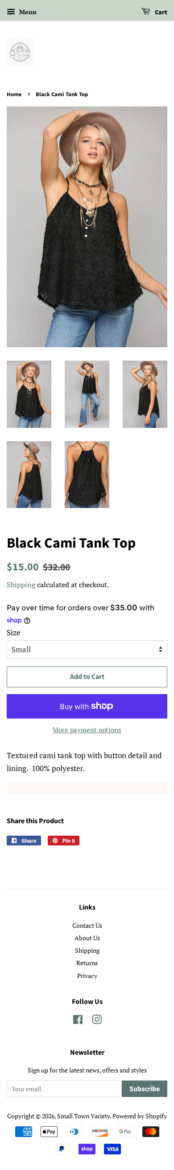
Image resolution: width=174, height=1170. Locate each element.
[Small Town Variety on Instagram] (97, 1021)
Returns (87, 963)
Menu (27, 12)
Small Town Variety (83, 1116)
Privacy (87, 975)
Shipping (21, 584)
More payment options (87, 729)
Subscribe (144, 1089)
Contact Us (87, 925)
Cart (160, 12)
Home (14, 94)
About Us (87, 938)
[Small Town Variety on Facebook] (78, 1021)
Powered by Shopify (139, 1116)
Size (14, 632)
